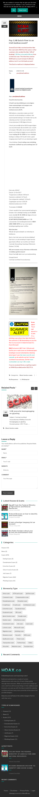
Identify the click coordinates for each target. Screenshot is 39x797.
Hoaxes (4, 548)
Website (5, 466)
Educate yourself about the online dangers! (16, 696)
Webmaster (26, 379)
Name (4, 449)
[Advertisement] (19, 168)
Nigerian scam (7, 631)
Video (30, 642)
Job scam (20, 624)
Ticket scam (20, 639)
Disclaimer (14, 790)
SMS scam (27, 635)
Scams (4, 555)
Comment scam (7, 597)
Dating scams (7, 559)
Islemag (11, 793)
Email (4, 458)
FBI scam (18, 612)
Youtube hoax (28, 646)
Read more (22, 10)
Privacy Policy (24, 790)
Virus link (5, 646)
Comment (5, 475)
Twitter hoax (21, 642)
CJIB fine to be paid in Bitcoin (24, 54)
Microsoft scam (19, 627)
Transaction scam (8, 642)
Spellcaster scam (8, 639)
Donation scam (22, 601)
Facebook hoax (20, 608)
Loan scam (29, 624)
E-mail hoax (6, 605)
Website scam (16, 646)
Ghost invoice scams (25, 375)
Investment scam (8, 624)
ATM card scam (17, 593)
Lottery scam (7, 627)
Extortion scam (7, 608)
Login (33, 790)
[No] (37, 7)
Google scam (22, 616)
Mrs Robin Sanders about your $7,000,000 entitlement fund (21, 531)
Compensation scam (22, 597)
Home (6, 790)
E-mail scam (16, 605)
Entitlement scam (29, 605)
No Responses (13, 379)
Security (18, 635)
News (3, 551)
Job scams (6, 573)
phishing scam (19, 631)
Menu (19, 16)
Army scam (6, 593)
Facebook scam (7, 612)
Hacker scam (7, 620)
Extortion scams (8, 566)
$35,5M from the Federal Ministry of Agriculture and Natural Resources (22, 506)
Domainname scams (9, 562)
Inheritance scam (19, 620)
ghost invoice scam (9, 616)
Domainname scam (8, 601)
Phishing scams (8, 581)
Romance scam (7, 635)
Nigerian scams (7, 577)
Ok (14, 10)
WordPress (26, 793)
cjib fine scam (30, 593)
